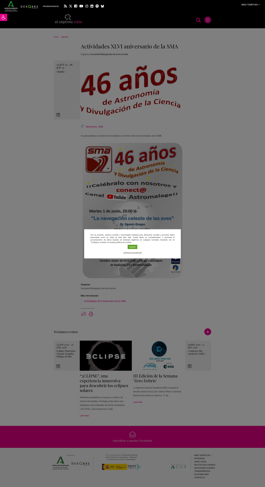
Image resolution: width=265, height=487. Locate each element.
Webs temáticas (249, 5)
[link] (3, 17)
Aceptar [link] (132, 247)
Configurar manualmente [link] (132, 253)
